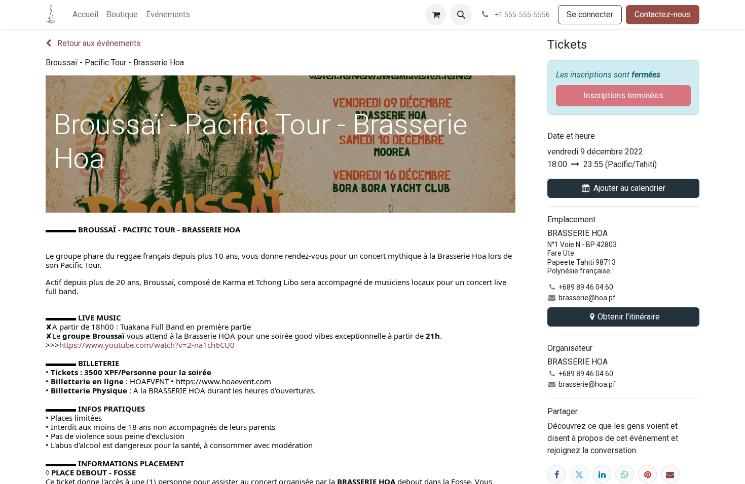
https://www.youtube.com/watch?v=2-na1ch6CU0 (147, 345)
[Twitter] (579, 474)
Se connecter (590, 14)
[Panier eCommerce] (435, 14)
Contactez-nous (663, 14)
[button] (461, 14)
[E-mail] (670, 474)
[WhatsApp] (624, 474)
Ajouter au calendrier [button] (629, 188)
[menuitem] (85, 15)
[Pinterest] (647, 474)
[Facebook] (556, 474)
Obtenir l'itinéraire (629, 316)
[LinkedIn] (602, 474)
